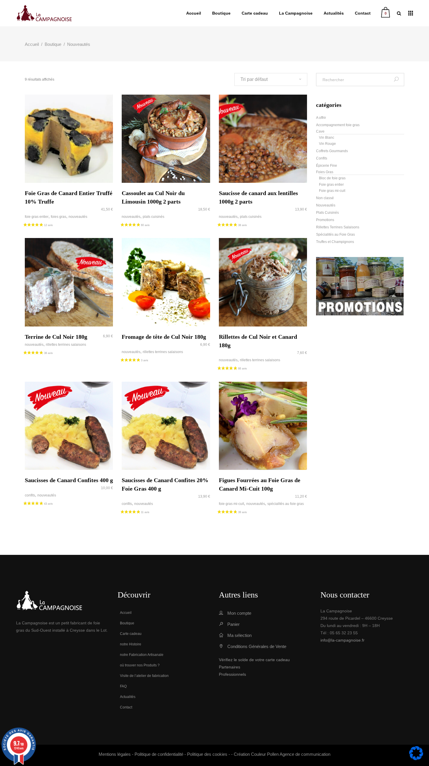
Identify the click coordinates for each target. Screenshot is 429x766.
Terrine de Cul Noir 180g (56, 337)
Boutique (53, 44)
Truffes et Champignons (335, 242)
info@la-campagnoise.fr (342, 640)
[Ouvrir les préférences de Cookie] (416, 758)
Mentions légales (115, 754)
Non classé (325, 198)
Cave (320, 131)
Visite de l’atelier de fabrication (144, 676)
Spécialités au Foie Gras (285, 504)
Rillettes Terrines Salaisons (163, 352)
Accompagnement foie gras (338, 125)
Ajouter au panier (48, 208)
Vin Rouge (327, 144)
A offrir (321, 118)
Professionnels (232, 674)
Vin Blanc (326, 138)
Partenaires (229, 667)
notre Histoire (130, 644)
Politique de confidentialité (159, 754)
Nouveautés (78, 217)
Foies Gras (58, 217)
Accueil (32, 44)
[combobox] (270, 79)
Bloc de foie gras (332, 178)
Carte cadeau (131, 634)
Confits (30, 495)
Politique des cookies (207, 754)
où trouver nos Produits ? (140, 665)
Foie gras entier (36, 217)
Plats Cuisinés (153, 217)
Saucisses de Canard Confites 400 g (69, 480)
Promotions (325, 220)
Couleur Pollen (265, 754)
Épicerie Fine (326, 166)
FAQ (123, 686)
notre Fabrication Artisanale (141, 655)
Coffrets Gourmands (332, 151)
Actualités (127, 697)
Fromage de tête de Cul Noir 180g (164, 337)
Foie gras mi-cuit (231, 504)
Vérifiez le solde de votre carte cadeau (254, 659)
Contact (126, 707)
